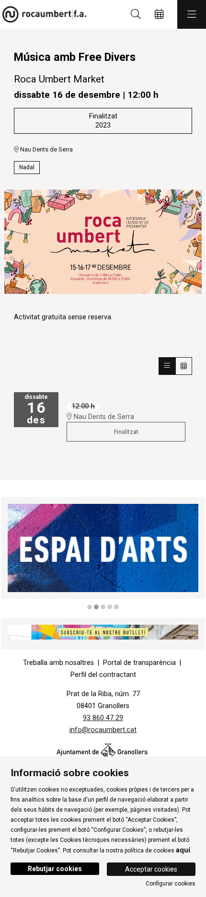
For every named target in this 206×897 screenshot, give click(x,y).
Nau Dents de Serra (46, 149)
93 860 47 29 (103, 718)
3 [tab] (103, 607)
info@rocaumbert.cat (103, 730)
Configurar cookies (170, 883)
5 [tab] (116, 607)
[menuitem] (58, 663)
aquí (183, 850)
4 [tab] (109, 607)
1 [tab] (89, 607)
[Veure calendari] (183, 366)
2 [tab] (96, 607)
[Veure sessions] (167, 366)
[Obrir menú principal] (191, 14)
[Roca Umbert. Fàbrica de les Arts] (42, 14)
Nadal (26, 167)
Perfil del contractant (103, 675)
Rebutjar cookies (55, 869)
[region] (103, 241)
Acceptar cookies (151, 869)
